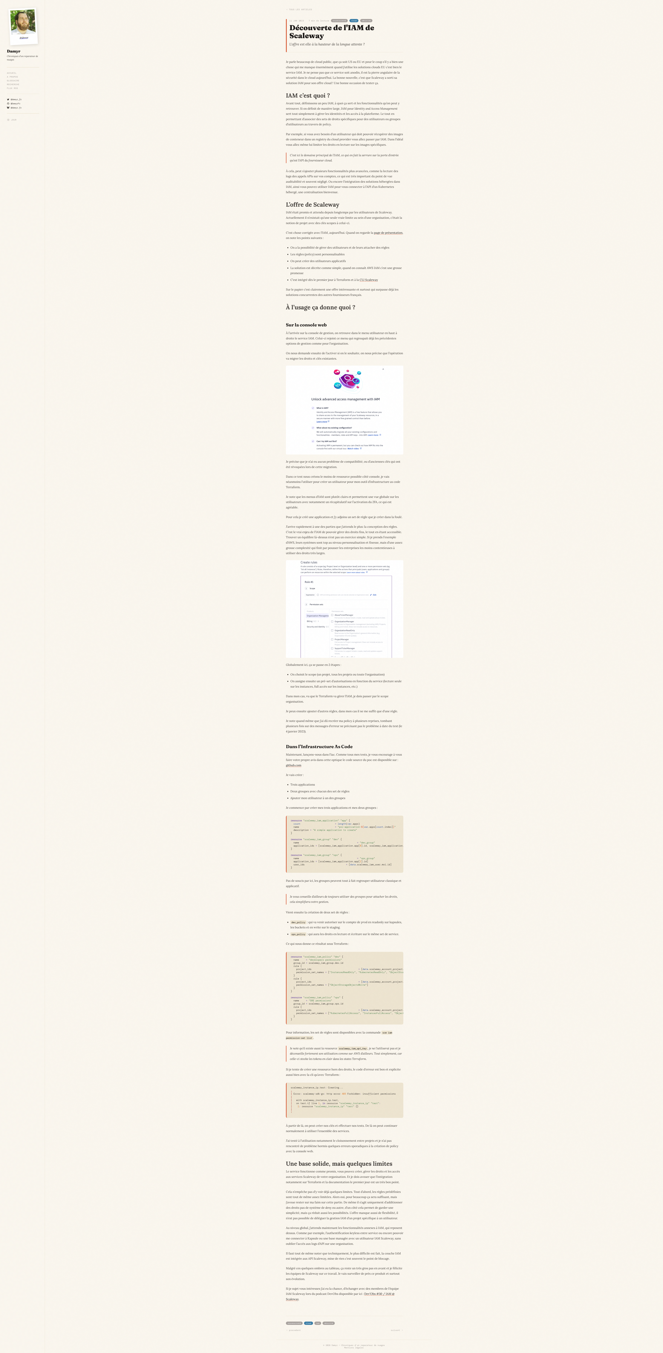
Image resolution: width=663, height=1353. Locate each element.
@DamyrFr (15, 103)
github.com (293, 765)
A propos (12, 76)
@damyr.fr (16, 107)
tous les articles (300, 9)
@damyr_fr (16, 99)
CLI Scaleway (369, 280)
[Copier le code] (399, 820)
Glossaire (13, 80)
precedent (295, 1330)
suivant (395, 1330)
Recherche (13, 84)
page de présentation (388, 233)
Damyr (335, 1345)
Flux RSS (12, 88)
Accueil (12, 73)
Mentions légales (354, 1347)
